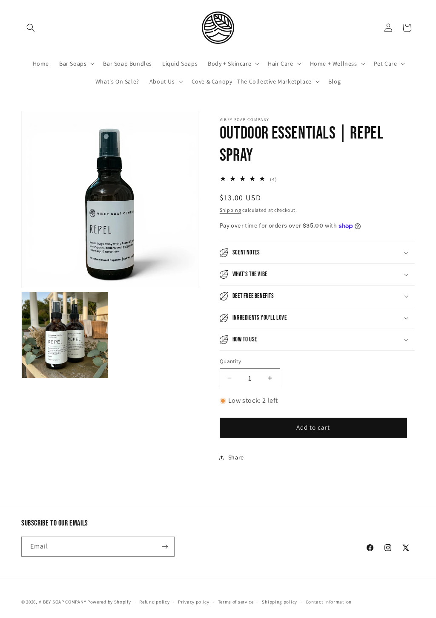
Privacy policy (193, 602)
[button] (30, 27)
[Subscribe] (164, 547)
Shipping (230, 210)
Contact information (329, 602)
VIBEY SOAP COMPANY (62, 602)
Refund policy (154, 602)
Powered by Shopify (109, 602)
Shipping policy (279, 602)
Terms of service (236, 602)
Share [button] (236, 457)
